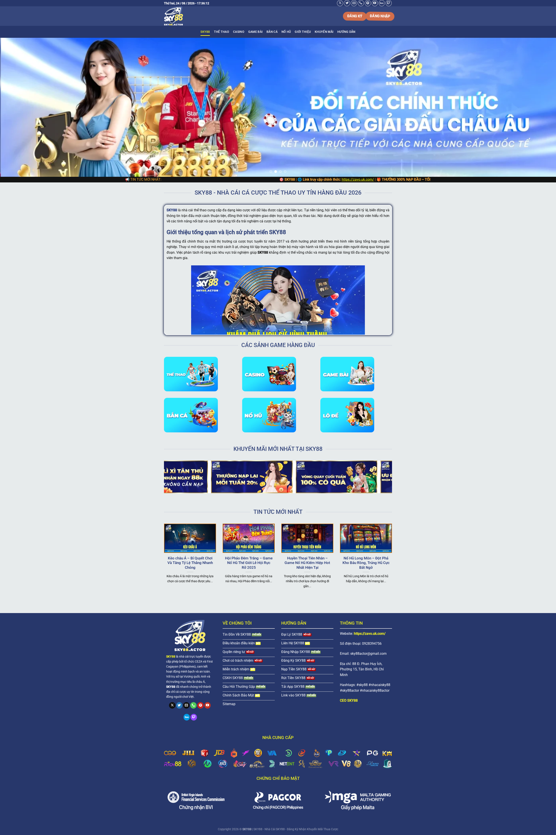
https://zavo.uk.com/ (289, 179)
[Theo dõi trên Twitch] (389, 3)
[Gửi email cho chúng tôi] (354, 3)
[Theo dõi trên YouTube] (375, 3)
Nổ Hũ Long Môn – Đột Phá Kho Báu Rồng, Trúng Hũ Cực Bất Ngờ (366, 563)
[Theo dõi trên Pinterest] (368, 3)
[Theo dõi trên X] (340, 3)
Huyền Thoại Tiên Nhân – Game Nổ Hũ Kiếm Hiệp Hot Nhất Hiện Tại (307, 563)
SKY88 (205, 32)
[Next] (539, 107)
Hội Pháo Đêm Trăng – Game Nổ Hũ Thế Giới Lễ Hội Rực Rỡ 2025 (249, 563)
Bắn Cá (272, 32)
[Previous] (16, 107)
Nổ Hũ (286, 32)
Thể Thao (221, 32)
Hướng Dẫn (346, 32)
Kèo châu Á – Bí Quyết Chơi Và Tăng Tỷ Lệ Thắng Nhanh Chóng (190, 563)
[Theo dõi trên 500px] (382, 3)
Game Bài (255, 32)
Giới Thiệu (303, 32)
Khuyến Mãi (324, 32)
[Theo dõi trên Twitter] (347, 3)
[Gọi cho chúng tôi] (361, 3)
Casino (238, 32)
